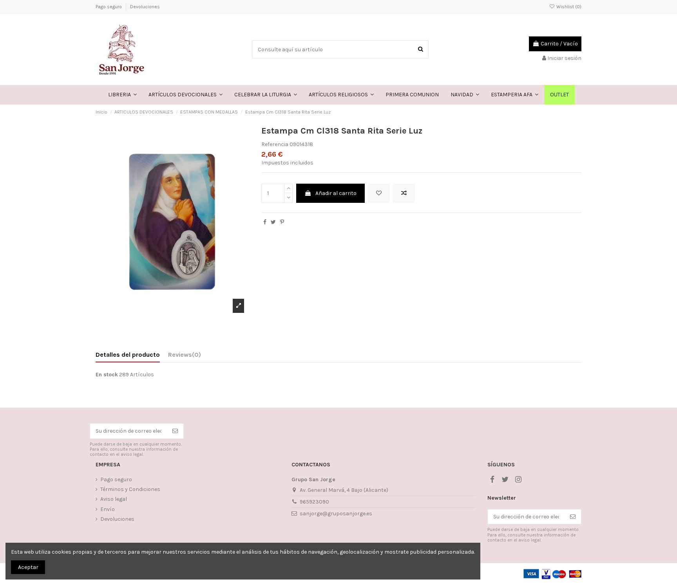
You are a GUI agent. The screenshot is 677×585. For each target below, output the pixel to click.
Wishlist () (568, 6)
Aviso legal (113, 499)
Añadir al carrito (336, 193)
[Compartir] (264, 222)
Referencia (274, 144)
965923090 (314, 501)
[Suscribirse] (175, 431)
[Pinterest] (282, 222)
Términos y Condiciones (130, 489)
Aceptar (28, 567)
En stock (107, 374)
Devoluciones (145, 6)
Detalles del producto (128, 354)
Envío (107, 509)
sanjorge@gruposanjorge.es (336, 513)
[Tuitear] (273, 222)
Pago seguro (109, 6)
